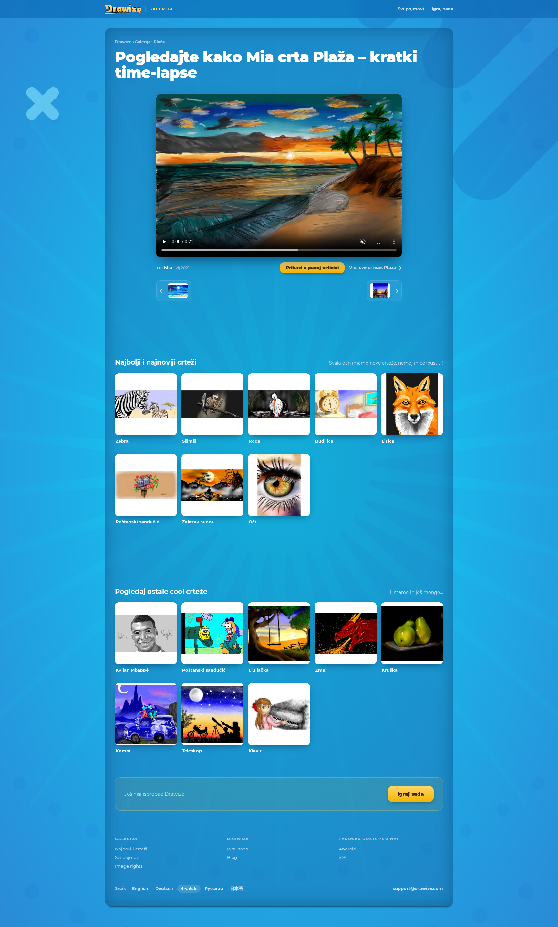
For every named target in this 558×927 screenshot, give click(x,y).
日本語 (236, 888)
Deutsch (164, 888)
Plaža (159, 41)
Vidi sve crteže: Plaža (372, 267)
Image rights (129, 866)
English (140, 888)
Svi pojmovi (411, 8)
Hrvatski (189, 888)
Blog (232, 857)
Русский (214, 888)
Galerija (142, 41)
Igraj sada (442, 8)
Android (347, 848)
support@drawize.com (418, 888)
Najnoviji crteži (131, 848)
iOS (342, 857)
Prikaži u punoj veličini (312, 267)
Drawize (123, 41)
